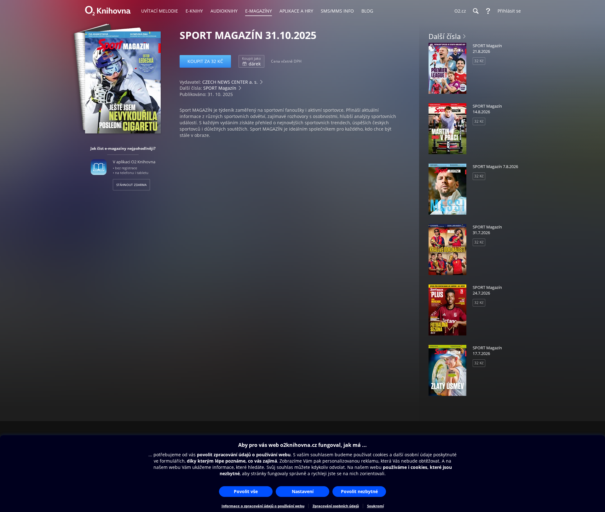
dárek (251, 61)
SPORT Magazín (219, 88)
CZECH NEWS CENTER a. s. (230, 82)
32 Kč (479, 61)
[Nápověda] (488, 11)
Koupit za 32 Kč (205, 61)
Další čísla (445, 36)
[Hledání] (475, 11)
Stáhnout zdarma (131, 185)
